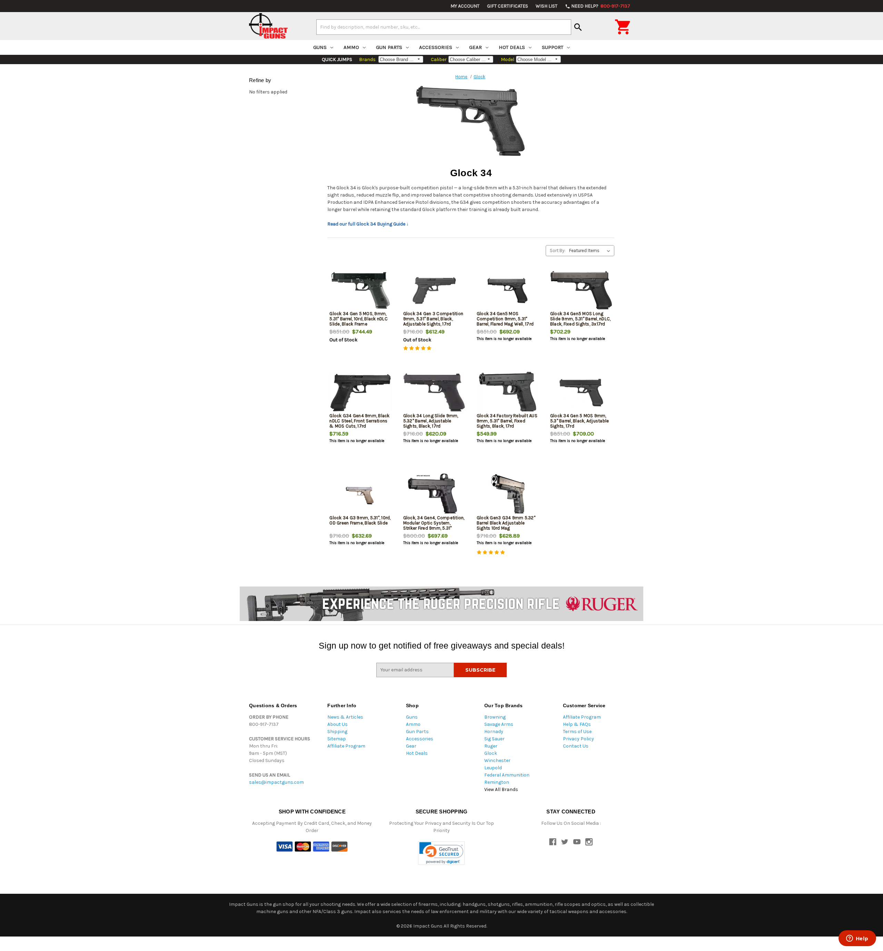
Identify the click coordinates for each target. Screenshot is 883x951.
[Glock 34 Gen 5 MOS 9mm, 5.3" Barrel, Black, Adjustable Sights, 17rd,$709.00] (581, 392)
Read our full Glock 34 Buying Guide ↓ (368, 224)
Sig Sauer (494, 739)
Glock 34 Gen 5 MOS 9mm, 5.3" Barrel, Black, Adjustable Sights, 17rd (579, 421)
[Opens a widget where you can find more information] (857, 939)
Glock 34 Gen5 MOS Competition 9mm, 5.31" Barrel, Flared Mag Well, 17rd (505, 319)
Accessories (435, 47)
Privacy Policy (578, 739)
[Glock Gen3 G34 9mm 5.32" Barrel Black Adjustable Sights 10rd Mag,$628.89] (507, 494)
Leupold (493, 768)
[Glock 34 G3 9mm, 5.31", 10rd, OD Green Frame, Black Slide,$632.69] (360, 494)
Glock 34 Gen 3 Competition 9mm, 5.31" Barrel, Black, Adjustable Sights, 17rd (433, 319)
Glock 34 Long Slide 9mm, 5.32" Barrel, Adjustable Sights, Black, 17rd (430, 421)
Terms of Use (577, 731)
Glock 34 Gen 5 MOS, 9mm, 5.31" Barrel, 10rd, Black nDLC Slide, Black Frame (358, 319)
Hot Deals (512, 47)
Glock (490, 753)
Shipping (337, 731)
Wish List (546, 6)
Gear (475, 47)
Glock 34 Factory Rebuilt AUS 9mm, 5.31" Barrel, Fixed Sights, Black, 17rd (507, 421)
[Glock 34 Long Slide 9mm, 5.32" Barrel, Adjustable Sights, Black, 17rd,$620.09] (434, 392)
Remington (496, 782)
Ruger (490, 746)
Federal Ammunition (506, 775)
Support (552, 47)
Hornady (493, 731)
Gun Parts (389, 47)
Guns (320, 47)
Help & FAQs (577, 724)
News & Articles (345, 717)
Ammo (351, 47)
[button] (441, 853)
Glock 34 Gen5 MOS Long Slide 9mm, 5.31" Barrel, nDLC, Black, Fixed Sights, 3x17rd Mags (580, 321)
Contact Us (575, 746)
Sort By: (557, 250)
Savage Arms (498, 724)
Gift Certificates (507, 6)
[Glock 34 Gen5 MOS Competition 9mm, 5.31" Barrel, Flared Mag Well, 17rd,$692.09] (507, 290)
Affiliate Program (346, 746)
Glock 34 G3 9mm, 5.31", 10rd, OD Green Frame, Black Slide (359, 520)
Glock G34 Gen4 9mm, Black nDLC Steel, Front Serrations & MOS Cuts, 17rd (359, 421)
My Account (464, 6)
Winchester (497, 760)
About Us (337, 724)
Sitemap (336, 739)
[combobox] (443, 26)
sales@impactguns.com (276, 782)
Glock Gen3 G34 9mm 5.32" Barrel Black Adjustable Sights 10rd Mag (506, 523)
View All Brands (501, 789)
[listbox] (591, 251)
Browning (495, 717)
